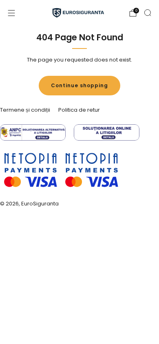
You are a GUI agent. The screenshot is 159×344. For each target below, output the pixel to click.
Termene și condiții (25, 110)
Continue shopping (79, 85)
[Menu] (11, 13)
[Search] (148, 13)
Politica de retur (79, 110)
